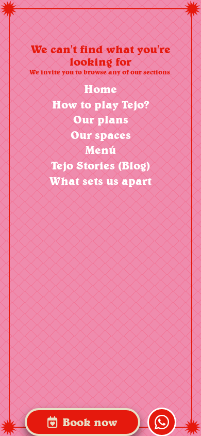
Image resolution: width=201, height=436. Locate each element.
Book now (88, 422)
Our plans (100, 120)
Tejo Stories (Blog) (100, 166)
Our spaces (101, 135)
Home (100, 89)
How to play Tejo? (100, 105)
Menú (100, 150)
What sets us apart (100, 181)
